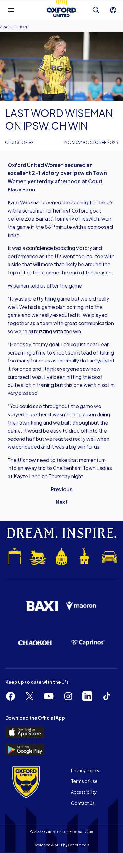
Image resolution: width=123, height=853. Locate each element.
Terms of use (84, 781)
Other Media (79, 845)
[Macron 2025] (81, 606)
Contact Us (83, 803)
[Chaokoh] (35, 642)
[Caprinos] (88, 642)
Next (61, 501)
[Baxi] (42, 606)
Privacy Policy (85, 770)
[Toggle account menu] (113, 10)
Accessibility (84, 792)
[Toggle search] (96, 10)
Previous (62, 489)
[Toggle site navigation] (11, 9)
